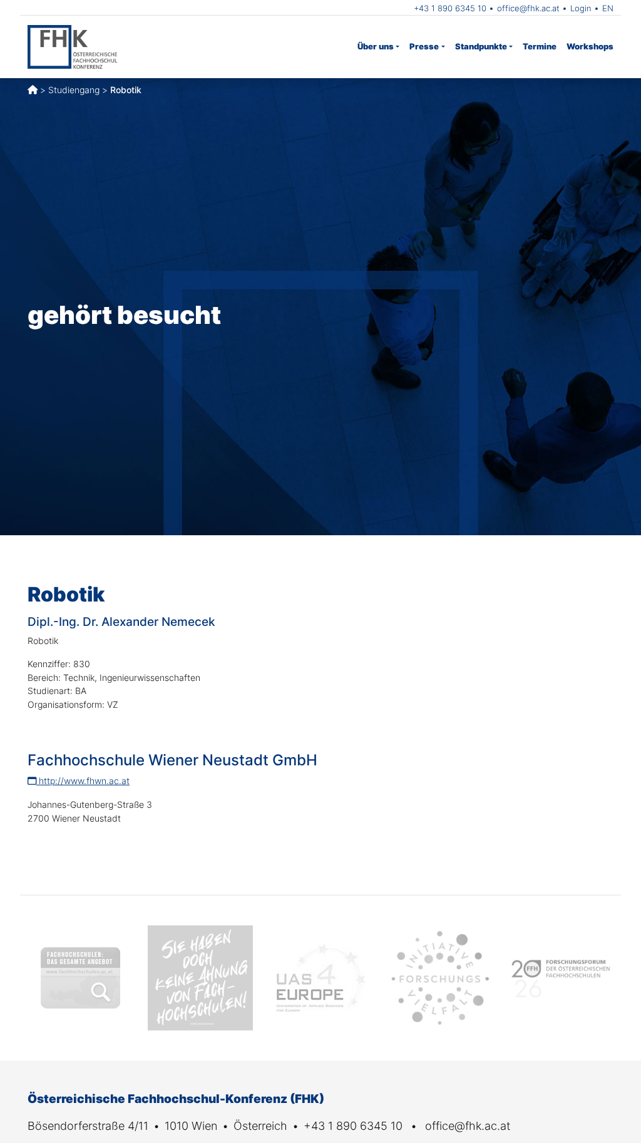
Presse (424, 46)
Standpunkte (481, 46)
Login (581, 8)
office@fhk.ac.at (528, 8)
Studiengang (74, 89)
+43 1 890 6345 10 (450, 8)
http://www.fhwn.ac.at (83, 780)
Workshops (590, 46)
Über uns (375, 46)
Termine (539, 46)
